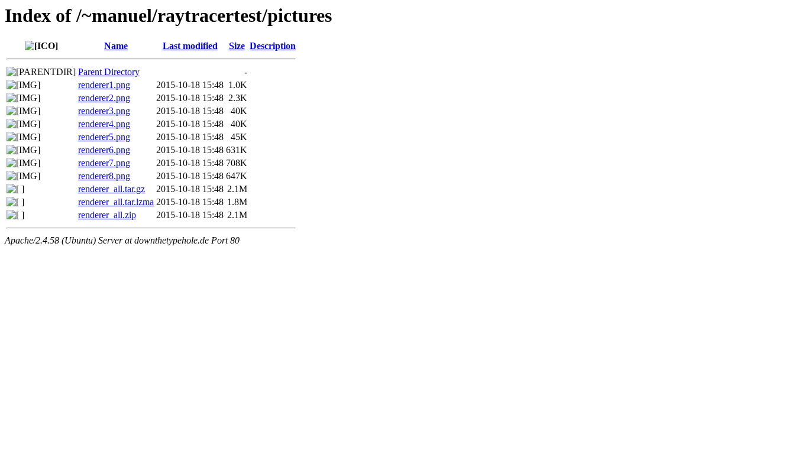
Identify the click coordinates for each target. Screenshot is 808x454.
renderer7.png (104, 163)
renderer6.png (104, 150)
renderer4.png (104, 124)
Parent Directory (109, 72)
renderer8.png (104, 176)
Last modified (190, 46)
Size (237, 46)
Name (116, 46)
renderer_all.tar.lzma (116, 202)
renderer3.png (104, 111)
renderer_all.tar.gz (111, 189)
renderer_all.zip (107, 215)
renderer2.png (104, 98)
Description (273, 46)
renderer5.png (104, 137)
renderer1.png (104, 85)
